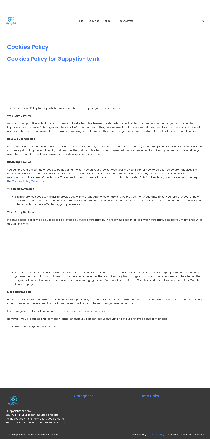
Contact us (126, 21)
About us (94, 21)
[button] (203, 21)
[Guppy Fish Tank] (11, 21)
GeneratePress (50, 434)
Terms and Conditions (192, 434)
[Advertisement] (93, 85)
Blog (108, 21)
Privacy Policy (139, 434)
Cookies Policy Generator (28, 181)
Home (80, 21)
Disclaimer (172, 434)
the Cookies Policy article (93, 311)
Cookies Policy (156, 434)
